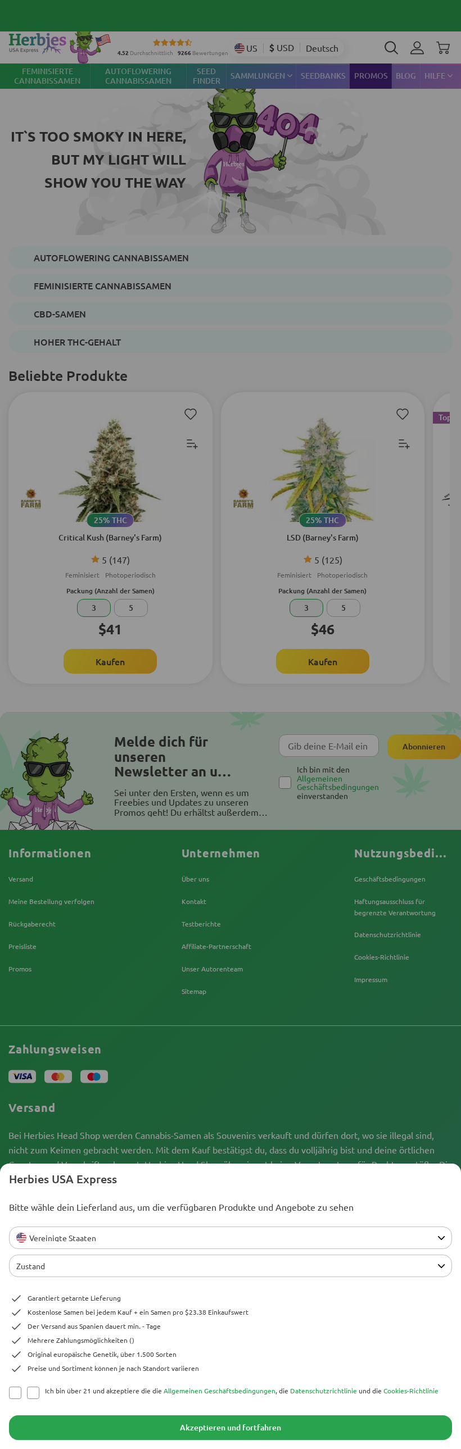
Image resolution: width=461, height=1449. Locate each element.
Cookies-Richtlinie (411, 1390)
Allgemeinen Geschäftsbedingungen (219, 1390)
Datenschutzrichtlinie (323, 1390)
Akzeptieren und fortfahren (230, 1427)
